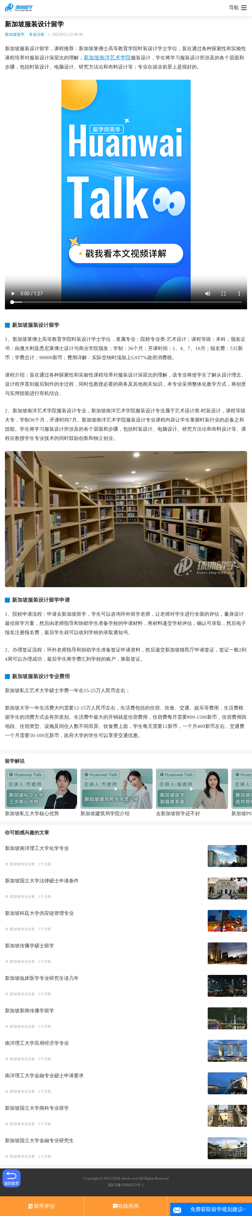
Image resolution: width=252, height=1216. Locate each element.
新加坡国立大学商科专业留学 (37, 1108)
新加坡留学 (15, 34)
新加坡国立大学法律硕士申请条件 (42, 880)
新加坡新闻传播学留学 (29, 1010)
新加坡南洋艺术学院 (107, 57)
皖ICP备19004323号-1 (126, 1185)
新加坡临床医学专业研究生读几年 (42, 978)
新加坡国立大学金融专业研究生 (39, 1140)
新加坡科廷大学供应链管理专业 (39, 913)
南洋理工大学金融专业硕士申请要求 (44, 1075)
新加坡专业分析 (22, 864)
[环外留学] (19, 8)
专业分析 (37, 34)
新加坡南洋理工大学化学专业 (37, 848)
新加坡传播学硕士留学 (29, 945)
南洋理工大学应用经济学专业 (37, 1043)
